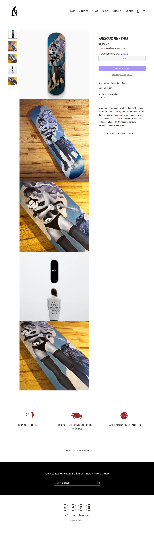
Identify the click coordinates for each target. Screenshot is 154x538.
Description (104, 83)
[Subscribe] (98, 483)
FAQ (66, 515)
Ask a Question (105, 88)
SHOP (95, 11)
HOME (72, 11)
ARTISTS (83, 11)
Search (73, 515)
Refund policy (84, 515)
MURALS (117, 11)
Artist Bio (115, 83)
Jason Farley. (116, 111)
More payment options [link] (122, 74)
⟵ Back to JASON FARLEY (77, 450)
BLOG (105, 11)
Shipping (102, 48)
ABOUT (129, 11)
